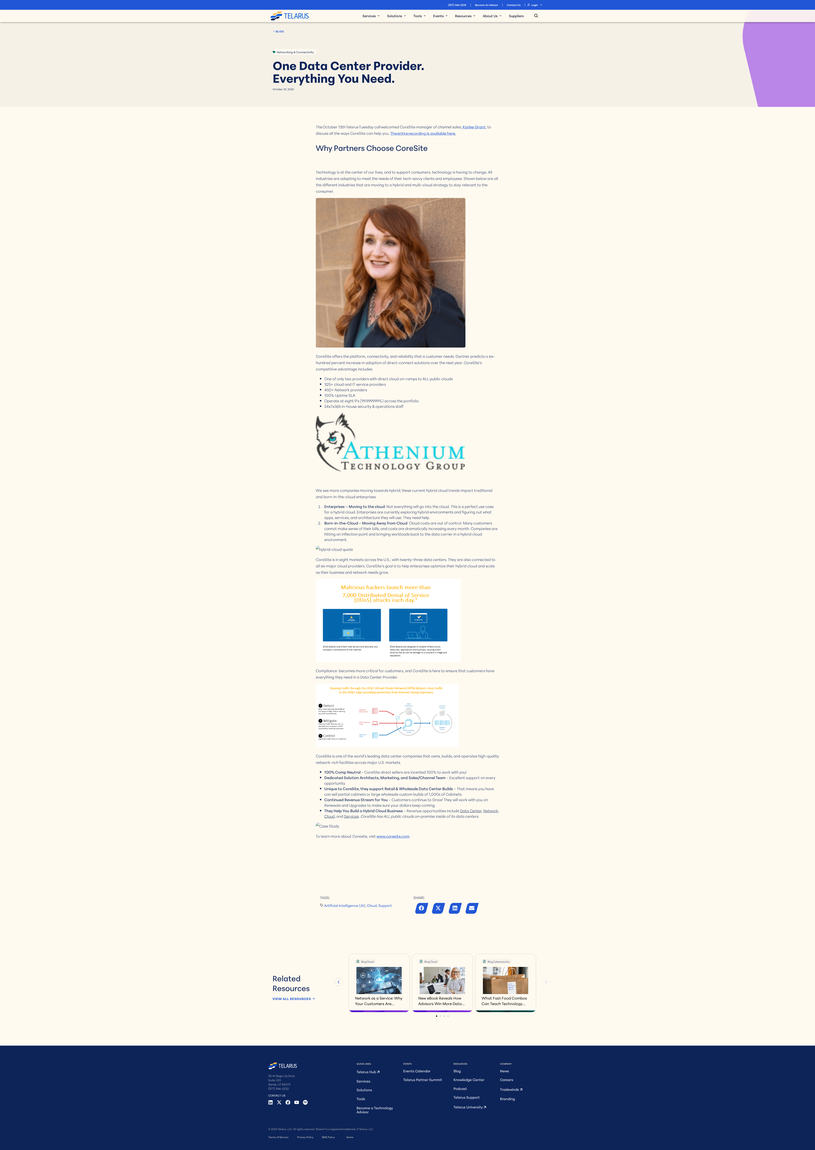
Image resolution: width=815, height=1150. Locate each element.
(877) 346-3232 (457, 5)
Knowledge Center (469, 1079)
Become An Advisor (486, 5)
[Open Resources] (474, 15)
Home (349, 1137)
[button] (421, 909)
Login (534, 5)
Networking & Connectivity (295, 52)
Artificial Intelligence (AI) (344, 905)
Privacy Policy (305, 1137)
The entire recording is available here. (423, 133)
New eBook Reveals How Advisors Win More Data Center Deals (440, 1000)
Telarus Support (467, 1097)
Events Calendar (416, 1070)
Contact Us (514, 5)
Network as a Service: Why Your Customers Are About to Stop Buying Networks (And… (378, 1000)
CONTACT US (276, 1095)
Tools (361, 1098)
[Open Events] (446, 15)
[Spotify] (305, 1102)
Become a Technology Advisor (375, 1109)
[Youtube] (296, 1102)
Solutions (364, 1089)
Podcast (460, 1088)
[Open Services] (378, 15)
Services (363, 1080)
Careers (506, 1079)
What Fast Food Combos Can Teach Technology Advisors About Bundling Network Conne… (504, 1000)
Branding (507, 1098)
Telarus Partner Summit (422, 1079)
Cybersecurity (501, 961)
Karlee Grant (474, 126)
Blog (457, 1070)
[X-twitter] (279, 1102)
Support (385, 905)
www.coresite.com (393, 836)
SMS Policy (328, 1137)
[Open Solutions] (405, 15)
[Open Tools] (424, 15)
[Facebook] (287, 1102)
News (504, 1070)
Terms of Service (278, 1137)
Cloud (372, 905)
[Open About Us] (500, 15)
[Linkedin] (270, 1102)
